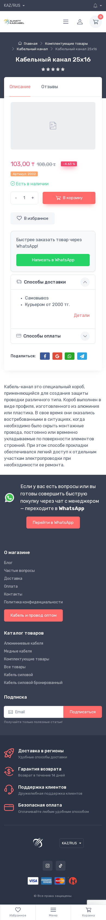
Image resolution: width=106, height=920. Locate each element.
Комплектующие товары (26, 659)
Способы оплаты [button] (42, 336)
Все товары (15, 667)
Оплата (11, 586)
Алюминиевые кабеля (23, 643)
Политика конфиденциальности (33, 602)
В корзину (73, 197)
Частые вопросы (19, 570)
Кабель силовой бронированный (33, 682)
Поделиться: (23, 356)
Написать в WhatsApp (53, 259)
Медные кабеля (18, 651)
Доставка (13, 578)
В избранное (36, 218)
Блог (8, 563)
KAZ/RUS (12, 5)
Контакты (13, 594)
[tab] (49, 87)
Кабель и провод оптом (33, 615)
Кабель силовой (18, 675)
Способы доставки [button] (45, 282)
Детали (82, 315)
